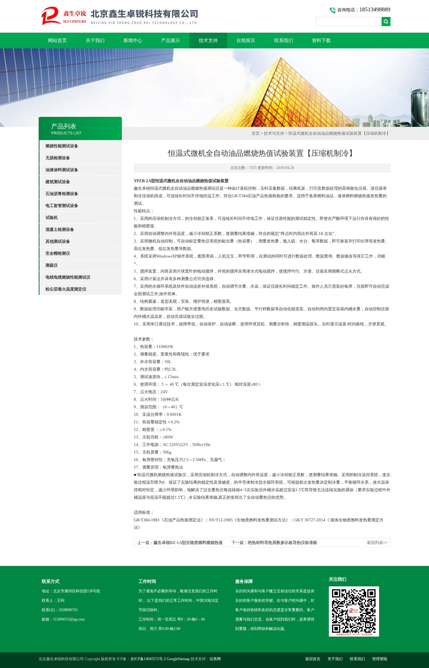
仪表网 (215, 659)
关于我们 (95, 40)
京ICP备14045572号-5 (148, 659)
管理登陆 (379, 659)
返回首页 (312, 659)
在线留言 (245, 40)
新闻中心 (132, 40)
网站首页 (57, 40)
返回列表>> (377, 542)
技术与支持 (274, 133)
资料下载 (321, 40)
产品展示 (170, 40)
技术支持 (208, 40)
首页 (256, 133)
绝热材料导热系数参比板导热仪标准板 (282, 542)
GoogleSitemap (178, 659)
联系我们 (283, 40)
